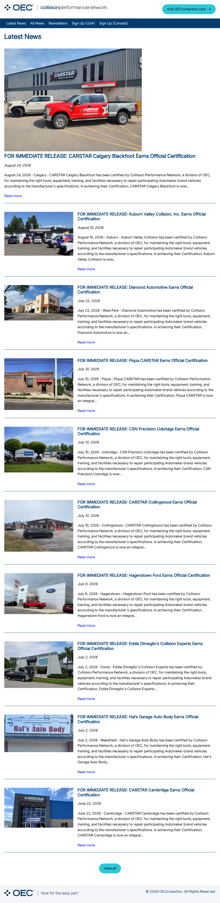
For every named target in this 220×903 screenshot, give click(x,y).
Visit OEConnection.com (186, 9)
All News (37, 23)
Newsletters (58, 23)
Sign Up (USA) (83, 23)
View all (110, 868)
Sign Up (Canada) (113, 23)
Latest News (16, 23)
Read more (13, 196)
